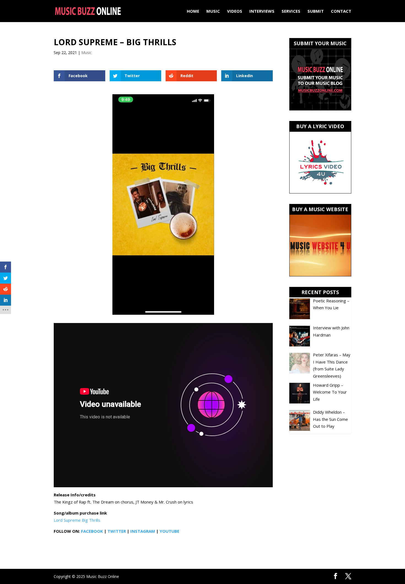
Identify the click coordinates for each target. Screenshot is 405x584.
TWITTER (116, 531)
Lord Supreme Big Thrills (77, 520)
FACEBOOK (92, 531)
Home (193, 11)
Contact (341, 11)
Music (213, 11)
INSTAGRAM (142, 531)
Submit (315, 11)
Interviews (261, 11)
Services (291, 11)
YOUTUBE (169, 531)
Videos (234, 11)
